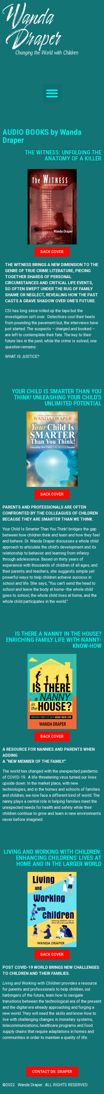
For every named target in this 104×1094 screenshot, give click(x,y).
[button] (52, 93)
